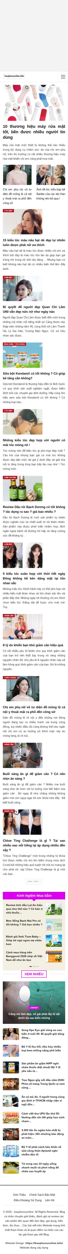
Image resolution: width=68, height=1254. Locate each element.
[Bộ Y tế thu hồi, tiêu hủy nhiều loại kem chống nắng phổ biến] (11, 1051)
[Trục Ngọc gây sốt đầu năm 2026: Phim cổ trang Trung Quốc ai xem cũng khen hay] (11, 1084)
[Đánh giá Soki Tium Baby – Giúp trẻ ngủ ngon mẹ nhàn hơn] (54, 941)
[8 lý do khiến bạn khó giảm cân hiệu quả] (22, 626)
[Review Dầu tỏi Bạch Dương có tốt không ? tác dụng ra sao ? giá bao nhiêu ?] (22, 488)
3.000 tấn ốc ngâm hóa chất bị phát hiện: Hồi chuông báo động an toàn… (43, 1134)
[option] (34, 934)
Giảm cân (8, 616)
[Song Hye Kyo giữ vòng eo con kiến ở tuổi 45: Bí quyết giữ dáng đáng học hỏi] (11, 1034)
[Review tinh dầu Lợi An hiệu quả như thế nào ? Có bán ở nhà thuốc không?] (54, 909)
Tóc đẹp (8, 211)
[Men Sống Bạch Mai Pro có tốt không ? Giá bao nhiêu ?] (54, 925)
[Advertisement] (34, 36)
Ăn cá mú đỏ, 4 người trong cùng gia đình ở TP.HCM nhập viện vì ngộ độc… (43, 1100)
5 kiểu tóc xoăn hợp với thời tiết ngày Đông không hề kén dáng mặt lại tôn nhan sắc (34, 578)
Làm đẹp (8, 277)
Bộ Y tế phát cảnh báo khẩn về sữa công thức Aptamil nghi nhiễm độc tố (41, 1150)
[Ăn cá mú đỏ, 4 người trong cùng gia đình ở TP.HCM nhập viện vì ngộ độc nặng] (11, 1101)
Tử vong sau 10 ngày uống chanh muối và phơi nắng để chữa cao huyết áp (40, 1167)
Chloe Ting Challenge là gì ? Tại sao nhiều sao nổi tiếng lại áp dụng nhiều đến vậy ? (34, 845)
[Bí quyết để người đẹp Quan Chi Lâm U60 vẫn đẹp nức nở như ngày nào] (22, 288)
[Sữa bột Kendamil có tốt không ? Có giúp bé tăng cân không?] (22, 355)
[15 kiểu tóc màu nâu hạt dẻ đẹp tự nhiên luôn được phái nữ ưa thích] (22, 221)
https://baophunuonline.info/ (44, 1243)
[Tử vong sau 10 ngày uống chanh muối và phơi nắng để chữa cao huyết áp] (11, 1168)
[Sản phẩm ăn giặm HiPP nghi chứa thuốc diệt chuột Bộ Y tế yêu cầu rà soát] (11, 1068)
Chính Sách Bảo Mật (42, 1194)
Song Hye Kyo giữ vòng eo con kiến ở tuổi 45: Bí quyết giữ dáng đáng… (43, 1034)
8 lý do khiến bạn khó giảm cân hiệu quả (33, 645)
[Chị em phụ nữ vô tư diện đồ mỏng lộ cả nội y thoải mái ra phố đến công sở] (17, 175)
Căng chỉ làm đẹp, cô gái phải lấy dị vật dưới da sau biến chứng (34, 1016)
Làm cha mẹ (10, 477)
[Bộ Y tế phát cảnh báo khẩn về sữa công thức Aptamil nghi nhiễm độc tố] (11, 1151)
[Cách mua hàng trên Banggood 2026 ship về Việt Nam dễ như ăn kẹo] (54, 956)
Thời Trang (10, 678)
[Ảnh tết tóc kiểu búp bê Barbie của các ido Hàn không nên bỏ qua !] (50, 175)
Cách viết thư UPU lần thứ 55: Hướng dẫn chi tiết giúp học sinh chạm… (43, 1117)
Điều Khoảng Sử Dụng (28, 1200)
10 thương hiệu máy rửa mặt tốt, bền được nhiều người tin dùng (34, 132)
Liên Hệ (49, 1200)
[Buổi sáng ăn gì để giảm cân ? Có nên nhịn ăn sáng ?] (22, 755)
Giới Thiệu (19, 1194)
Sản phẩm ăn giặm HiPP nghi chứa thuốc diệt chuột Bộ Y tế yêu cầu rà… (41, 1067)
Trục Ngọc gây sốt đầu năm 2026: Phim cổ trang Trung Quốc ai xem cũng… (43, 1083)
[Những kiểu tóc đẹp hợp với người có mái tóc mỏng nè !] (22, 421)
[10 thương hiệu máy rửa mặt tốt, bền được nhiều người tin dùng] (34, 103)
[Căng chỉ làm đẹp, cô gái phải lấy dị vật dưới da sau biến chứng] (34, 1002)
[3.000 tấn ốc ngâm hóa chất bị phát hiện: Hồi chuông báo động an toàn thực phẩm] (11, 1134)
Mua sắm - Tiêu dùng (14, 344)
